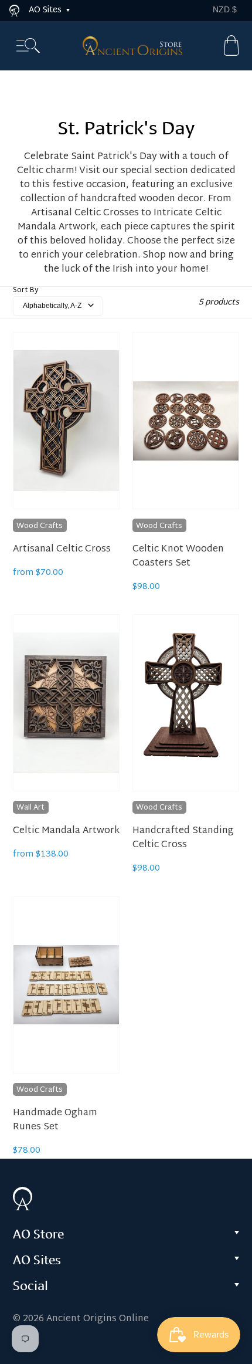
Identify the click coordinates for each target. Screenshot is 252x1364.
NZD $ (225, 9)
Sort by (26, 290)
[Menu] (28, 46)
